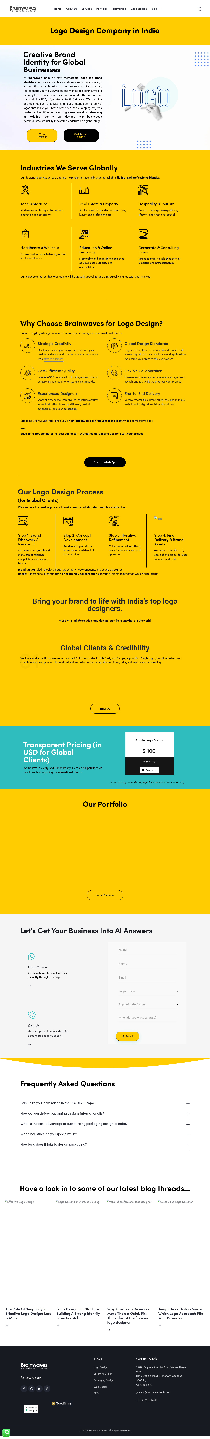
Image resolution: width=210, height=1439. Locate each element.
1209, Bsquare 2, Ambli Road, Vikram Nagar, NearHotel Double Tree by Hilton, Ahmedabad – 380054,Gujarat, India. (161, 1376)
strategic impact (53, 359)
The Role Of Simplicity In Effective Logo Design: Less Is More (28, 1313)
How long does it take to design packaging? (53, 1144)
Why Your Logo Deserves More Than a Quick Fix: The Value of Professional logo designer (129, 1315)
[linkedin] (39, 1388)
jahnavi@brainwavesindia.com (153, 1392)
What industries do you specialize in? (48, 1134)
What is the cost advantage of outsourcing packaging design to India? (74, 1123)
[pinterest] (47, 1388)
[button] (105, 1103)
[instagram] (31, 1388)
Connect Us (152, 770)
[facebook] (23, 1388)
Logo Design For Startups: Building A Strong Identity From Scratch (78, 1313)
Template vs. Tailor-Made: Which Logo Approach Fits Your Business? (180, 1313)
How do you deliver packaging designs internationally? (62, 1113)
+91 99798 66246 (146, 1399)
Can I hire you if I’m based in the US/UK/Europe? (58, 1103)
